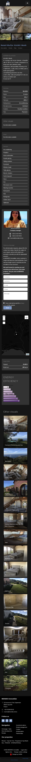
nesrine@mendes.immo (16, 238)
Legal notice (24, 750)
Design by (17, 754)
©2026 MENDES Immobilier (11, 750)
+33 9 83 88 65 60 (9, 709)
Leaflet (27, 354)
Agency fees (8, 752)
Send (7, 307)
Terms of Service (14, 759)
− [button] (4, 319)
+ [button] (4, 317)
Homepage (8, 3)
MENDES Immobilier (9, 699)
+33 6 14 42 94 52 (17, 233)
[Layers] (26, 317)
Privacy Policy (25, 758)
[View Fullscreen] (4, 323)
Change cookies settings (20, 752)
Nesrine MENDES (15, 228)
